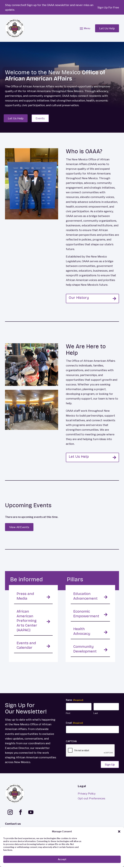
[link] (14, 28)
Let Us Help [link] (79, 456)
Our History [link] (79, 297)
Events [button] (40, 118)
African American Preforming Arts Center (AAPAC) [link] (27, 620)
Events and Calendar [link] (26, 645)
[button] (119, 831)
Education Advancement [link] (85, 596)
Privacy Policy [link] (87, 793)
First (68, 713)
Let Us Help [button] (107, 28)
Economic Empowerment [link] (86, 613)
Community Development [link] (85, 648)
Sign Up (110, 764)
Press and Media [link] (25, 596)
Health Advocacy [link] (81, 631)
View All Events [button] (19, 527)
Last (95, 713)
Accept (62, 859)
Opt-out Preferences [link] (91, 798)
